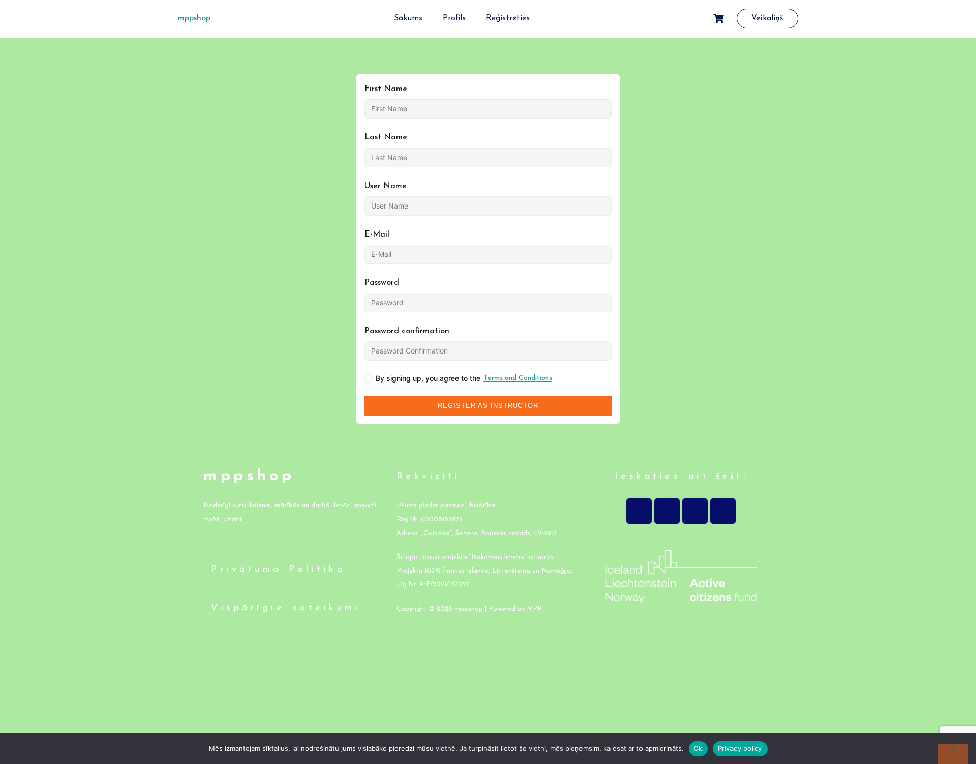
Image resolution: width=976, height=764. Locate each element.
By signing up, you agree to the (464, 378)
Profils (454, 18)
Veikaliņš (767, 18)
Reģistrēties (508, 18)
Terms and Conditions (517, 378)
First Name (385, 89)
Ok (698, 748)
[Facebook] (639, 511)
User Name (385, 186)
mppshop (194, 18)
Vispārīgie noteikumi (285, 608)
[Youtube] (695, 511)
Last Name (385, 137)
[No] (953, 754)
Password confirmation (406, 331)
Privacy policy (740, 748)
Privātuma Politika (278, 569)
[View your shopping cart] (719, 18)
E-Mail (376, 234)
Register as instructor (488, 405)
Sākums (408, 18)
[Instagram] (667, 511)
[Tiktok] (723, 511)
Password (381, 283)
